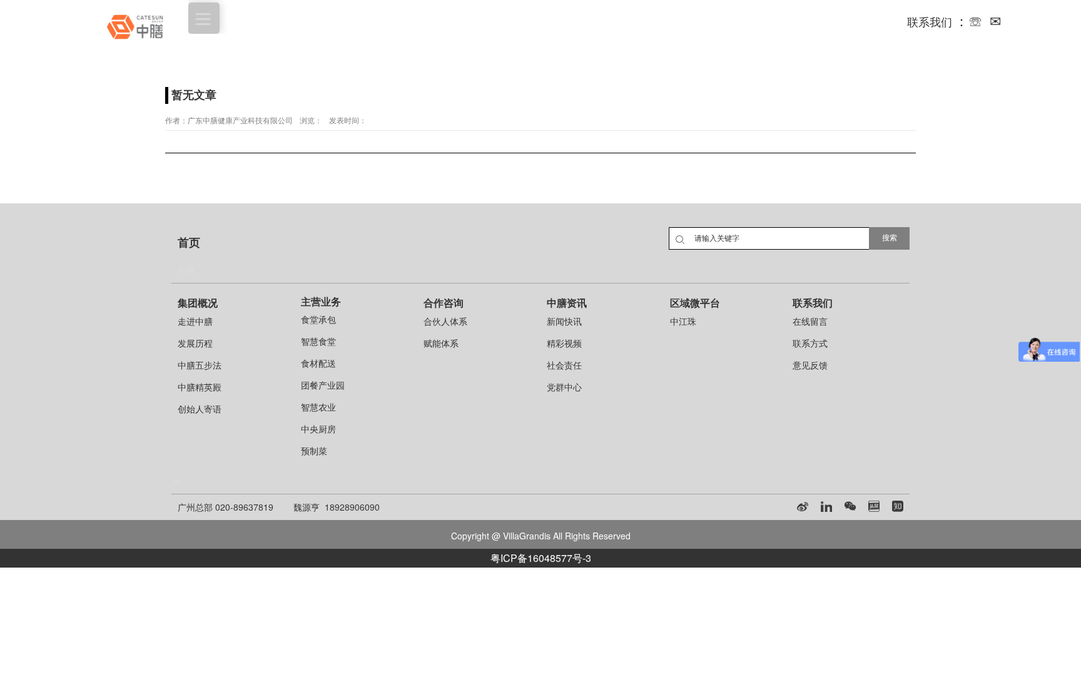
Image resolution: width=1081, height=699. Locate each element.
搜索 (889, 237)
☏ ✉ (984, 20)
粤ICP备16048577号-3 (540, 558)
